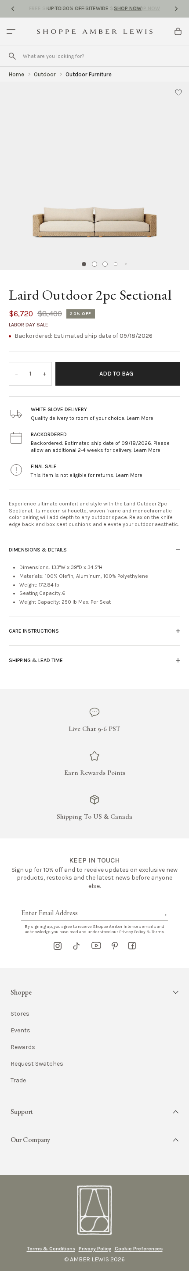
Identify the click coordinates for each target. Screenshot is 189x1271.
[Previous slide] (12, 9)
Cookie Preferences (139, 1249)
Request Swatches (37, 1064)
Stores (20, 1014)
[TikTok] (76, 946)
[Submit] (12, 56)
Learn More (140, 418)
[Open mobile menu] (11, 31)
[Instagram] (58, 946)
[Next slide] (176, 9)
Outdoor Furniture (88, 74)
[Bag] (178, 31)
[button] (178, 92)
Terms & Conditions (51, 1249)
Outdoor (45, 74)
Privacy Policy (95, 1249)
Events (20, 1031)
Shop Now (128, 8)
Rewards (23, 1047)
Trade (18, 1081)
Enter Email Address (48, 903)
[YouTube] (96, 946)
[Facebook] (132, 946)
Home (16, 74)
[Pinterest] (115, 946)
